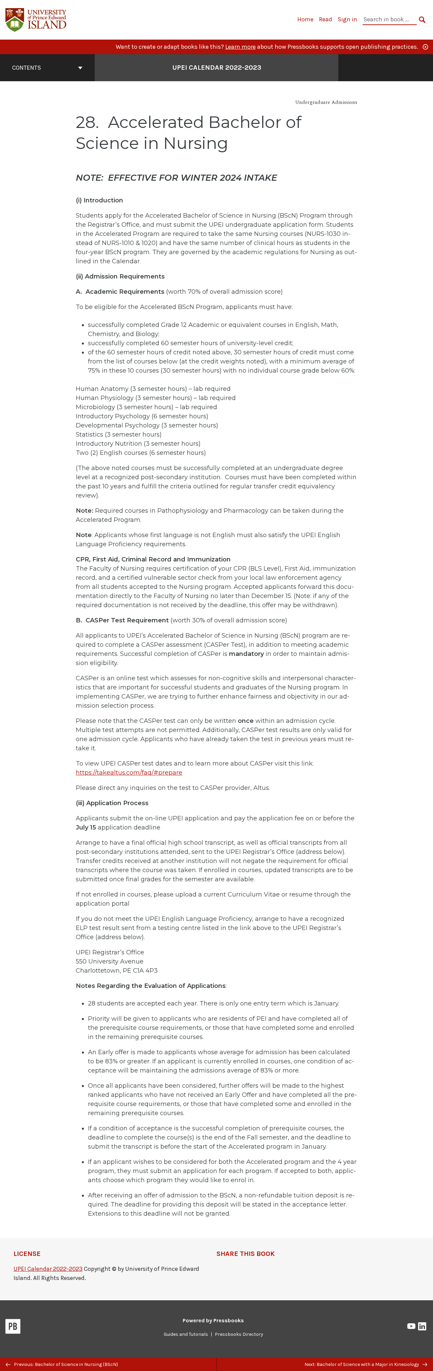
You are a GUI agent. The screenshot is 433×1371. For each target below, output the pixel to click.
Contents (26, 67)
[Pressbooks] (13, 1327)
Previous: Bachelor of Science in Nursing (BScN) (65, 1364)
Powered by (213, 1320)
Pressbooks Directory (239, 1334)
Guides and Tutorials (186, 1334)
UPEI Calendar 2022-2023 (216, 67)
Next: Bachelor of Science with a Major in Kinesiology (362, 1364)
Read (325, 19)
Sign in (347, 19)
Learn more (240, 46)
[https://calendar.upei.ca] (36, 19)
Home (305, 19)
